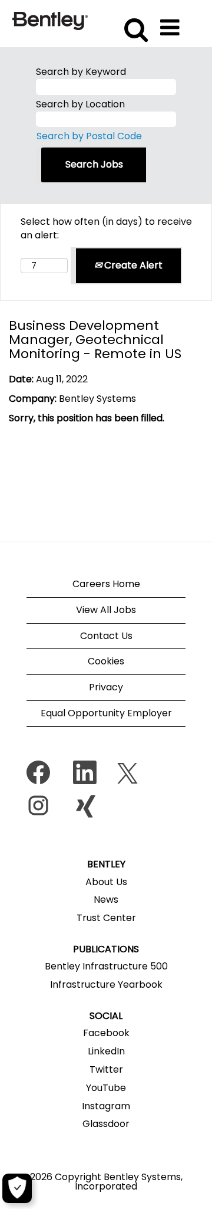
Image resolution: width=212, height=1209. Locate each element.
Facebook (106, 1033)
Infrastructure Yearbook (106, 984)
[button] (172, 23)
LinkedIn (106, 1051)
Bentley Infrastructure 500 (106, 966)
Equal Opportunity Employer (106, 713)
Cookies (106, 661)
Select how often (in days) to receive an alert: (106, 228)
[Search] (134, 23)
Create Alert (132, 265)
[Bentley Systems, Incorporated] (50, 20)
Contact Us (106, 636)
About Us (106, 882)
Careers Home (106, 584)
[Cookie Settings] (17, 1188)
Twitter (106, 1069)
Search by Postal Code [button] (89, 136)
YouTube (106, 1088)
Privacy (106, 687)
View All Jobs (106, 610)
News (106, 900)
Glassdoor (106, 1124)
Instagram (106, 1106)
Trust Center (106, 918)
